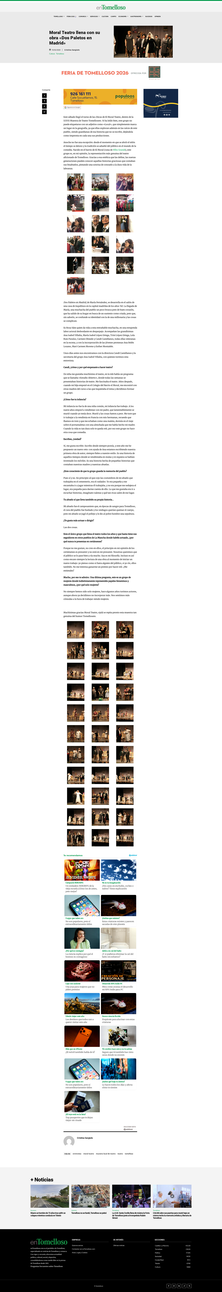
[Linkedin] (179, 1286)
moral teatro (88, 1153)
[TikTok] (184, 1286)
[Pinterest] (44, 106)
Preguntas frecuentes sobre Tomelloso (47, 1266)
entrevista (77, 1153)
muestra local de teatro (106, 1153)
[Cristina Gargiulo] (69, 1141)
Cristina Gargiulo (72, 50)
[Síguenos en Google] (72, 111)
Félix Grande (119, 150)
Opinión (74, 1210)
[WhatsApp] (44, 112)
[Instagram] (174, 1286)
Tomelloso (60, 54)
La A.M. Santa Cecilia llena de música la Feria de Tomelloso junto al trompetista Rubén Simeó (131, 1215)
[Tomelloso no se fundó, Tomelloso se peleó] (90, 1196)
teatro (120, 1153)
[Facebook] (44, 95)
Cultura (52, 54)
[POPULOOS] (100, 104)
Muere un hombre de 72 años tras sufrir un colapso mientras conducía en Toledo (48, 1214)
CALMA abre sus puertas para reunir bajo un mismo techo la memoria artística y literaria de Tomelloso (172, 1215)
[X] (44, 101)
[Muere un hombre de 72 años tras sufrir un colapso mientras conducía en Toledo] (50, 1196)
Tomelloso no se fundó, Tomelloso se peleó (88, 1213)
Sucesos (33, 1210)
